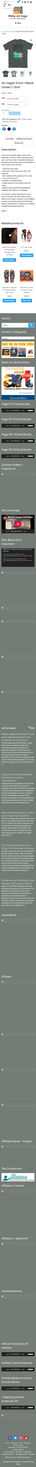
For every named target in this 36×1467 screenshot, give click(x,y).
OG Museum (27, 1452)
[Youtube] (31, 2)
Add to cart (14, 113)
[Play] (4, 411)
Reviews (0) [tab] (19, 143)
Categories (11, 1447)
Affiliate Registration (23, 1457)
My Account (15, 1443)
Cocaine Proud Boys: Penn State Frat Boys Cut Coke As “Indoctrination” (17, 777)
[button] (31, 40)
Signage (31, 1454)
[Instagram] (28, 2)
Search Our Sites (22, 1447)
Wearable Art (6, 122)
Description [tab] (10, 139)
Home (4, 31)
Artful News (9, 728)
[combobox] (18, 338)
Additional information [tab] (24, 139)
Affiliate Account (10, 1457)
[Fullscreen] (32, 531)
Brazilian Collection (8, 1454)
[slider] (31, 410)
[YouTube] (26, 1438)
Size (3, 104)
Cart (21, 1443)
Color (3, 98)
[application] (18, 410)
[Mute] (26, 411)
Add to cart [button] (26, 300)
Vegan (29, 119)
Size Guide (5, 110)
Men (19, 119)
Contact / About (18, 1445)
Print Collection (9, 1452)
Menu (19, 23)
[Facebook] (22, 2)
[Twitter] (25, 2)
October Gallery (18, 1450)
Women (9, 31)
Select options (9, 260)
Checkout (27, 1443)
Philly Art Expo (18, 16)
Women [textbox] (17, 339)
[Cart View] (18, 2)
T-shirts (24, 119)
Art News (19, 1452)
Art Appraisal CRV (22, 1454)
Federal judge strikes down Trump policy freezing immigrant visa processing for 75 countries (18, 737)
